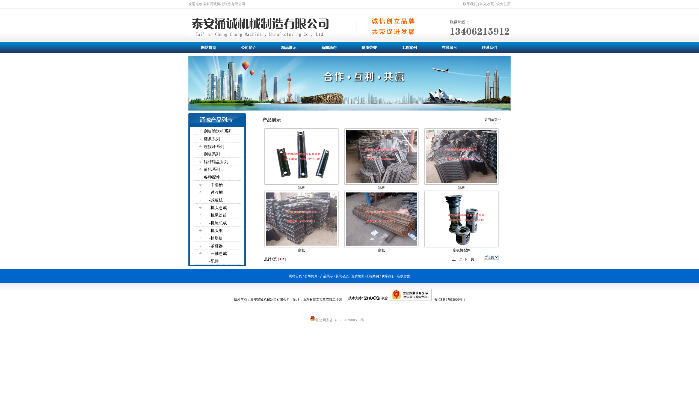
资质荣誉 (369, 48)
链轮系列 (204, 169)
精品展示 (289, 48)
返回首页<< (492, 120)
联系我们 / (389, 276)
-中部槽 (205, 185)
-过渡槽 (205, 192)
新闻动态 (329, 48)
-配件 (203, 261)
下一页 (469, 259)
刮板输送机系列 (210, 131)
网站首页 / (296, 276)
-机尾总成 (207, 223)
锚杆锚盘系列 (208, 162)
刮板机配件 (461, 250)
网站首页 (208, 48)
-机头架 (205, 230)
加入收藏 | (487, 4)
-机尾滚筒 (207, 215)
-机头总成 (207, 208)
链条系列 (204, 139)
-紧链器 (205, 246)
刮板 (301, 188)
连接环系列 (206, 146)
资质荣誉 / (358, 276)
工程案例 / (373, 276)
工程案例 (409, 48)
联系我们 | (471, 4)
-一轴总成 (207, 253)
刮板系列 (204, 154)
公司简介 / (311, 276)
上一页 (457, 259)
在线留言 (449, 48)
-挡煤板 (205, 238)
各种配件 (204, 177)
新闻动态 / (343, 276)
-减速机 (205, 200)
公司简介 (248, 48)
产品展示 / (327, 276)
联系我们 (489, 48)
